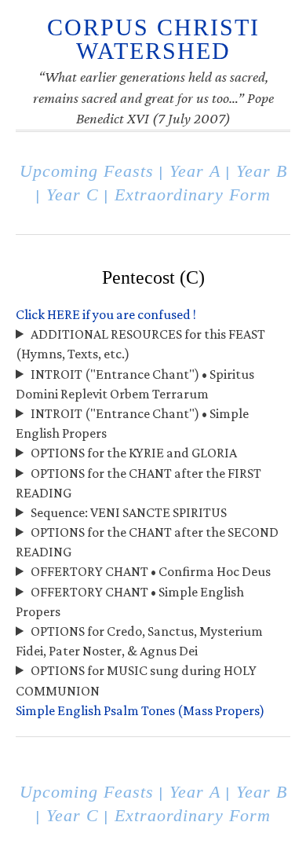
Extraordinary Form (193, 194)
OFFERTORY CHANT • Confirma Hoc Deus (151, 571)
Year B (261, 171)
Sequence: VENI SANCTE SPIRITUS (129, 512)
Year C (72, 194)
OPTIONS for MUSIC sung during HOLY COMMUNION (136, 680)
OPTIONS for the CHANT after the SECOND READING (147, 542)
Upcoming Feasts (87, 171)
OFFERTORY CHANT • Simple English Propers (130, 601)
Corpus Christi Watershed (153, 39)
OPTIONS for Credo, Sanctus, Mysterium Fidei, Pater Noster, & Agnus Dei (139, 641)
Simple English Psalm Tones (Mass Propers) (140, 710)
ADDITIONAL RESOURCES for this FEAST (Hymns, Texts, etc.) (140, 343)
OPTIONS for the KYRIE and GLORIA (134, 453)
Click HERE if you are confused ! (106, 314)
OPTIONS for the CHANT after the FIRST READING (138, 483)
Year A (194, 171)
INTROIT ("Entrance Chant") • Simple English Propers (132, 423)
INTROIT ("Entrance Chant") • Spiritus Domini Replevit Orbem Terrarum (135, 384)
